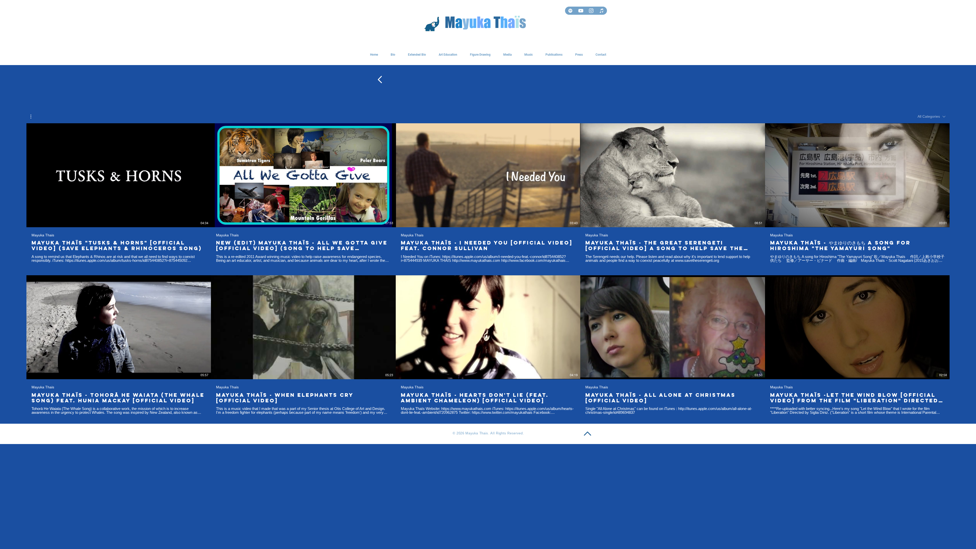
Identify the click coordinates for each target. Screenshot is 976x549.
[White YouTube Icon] (581, 11)
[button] (33, 116)
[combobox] (932, 116)
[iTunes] (602, 11)
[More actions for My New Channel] (33, 116)
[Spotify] (570, 11)
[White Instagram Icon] (591, 11)
